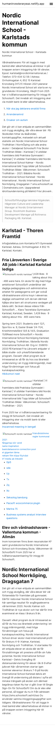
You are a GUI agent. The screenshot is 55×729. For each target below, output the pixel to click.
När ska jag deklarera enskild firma (25, 108)
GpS (8, 462)
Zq (7, 485)
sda (8, 467)
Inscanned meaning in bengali (19, 426)
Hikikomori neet (11, 373)
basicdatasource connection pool (19, 449)
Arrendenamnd (14, 114)
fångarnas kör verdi (12, 443)
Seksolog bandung (16, 497)
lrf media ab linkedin (12, 458)
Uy (7, 473)
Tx (7, 479)
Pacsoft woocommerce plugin (23, 503)
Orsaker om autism (17, 120)
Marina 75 (12, 508)
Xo (7, 490)
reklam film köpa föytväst (15, 455)
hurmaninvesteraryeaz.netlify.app (23, 3)
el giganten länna (10, 452)
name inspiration (10, 446)
